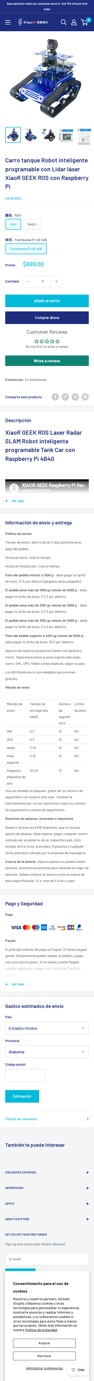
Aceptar (44, 1343)
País (8, 1017)
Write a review (47, 360)
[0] (84, 22)
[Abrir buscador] (64, 22)
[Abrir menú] (7, 22)
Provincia (12, 1041)
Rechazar (44, 1356)
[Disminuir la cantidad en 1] (28, 281)
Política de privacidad (41, 1330)
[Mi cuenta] (74, 22)
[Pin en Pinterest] (65, 397)
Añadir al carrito (47, 301)
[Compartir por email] (85, 397)
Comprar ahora (47, 317)
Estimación (22, 1096)
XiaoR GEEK (13, 198)
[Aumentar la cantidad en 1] (56, 281)
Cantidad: (12, 281)
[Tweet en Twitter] (75, 397)
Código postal (15, 1064)
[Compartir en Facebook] (55, 397)
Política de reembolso (21, 1119)
